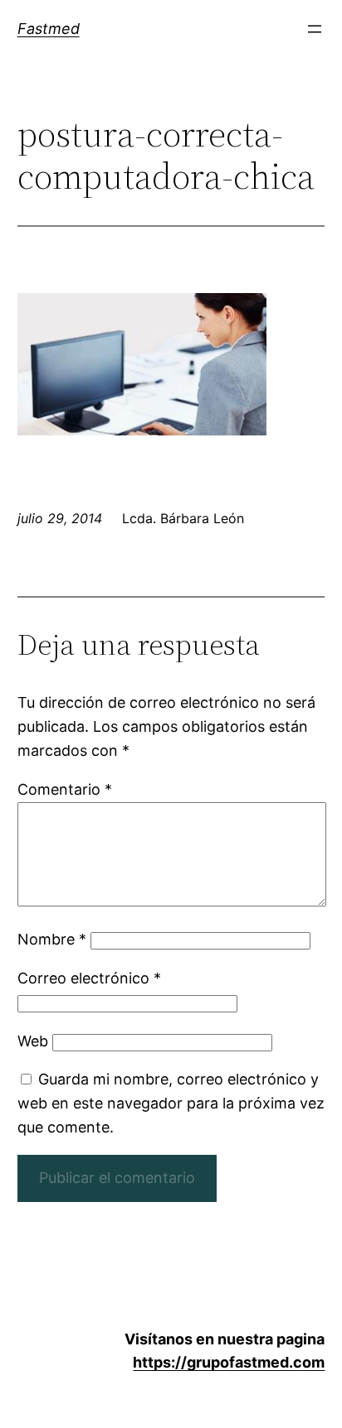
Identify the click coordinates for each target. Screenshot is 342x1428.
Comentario (64, 789)
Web (32, 1041)
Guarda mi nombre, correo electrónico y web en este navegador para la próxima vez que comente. (171, 1103)
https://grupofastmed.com (229, 1362)
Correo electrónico (89, 978)
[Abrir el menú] (315, 29)
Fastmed (48, 28)
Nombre (51, 939)
